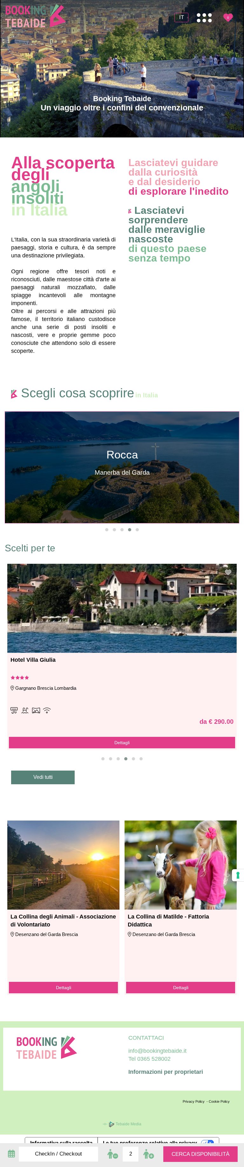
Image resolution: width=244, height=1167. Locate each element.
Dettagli (63, 987)
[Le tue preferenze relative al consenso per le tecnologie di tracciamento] (238, 875)
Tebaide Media (128, 1124)
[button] (107, 530)
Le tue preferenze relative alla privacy (150, 1143)
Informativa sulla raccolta (61, 1143)
